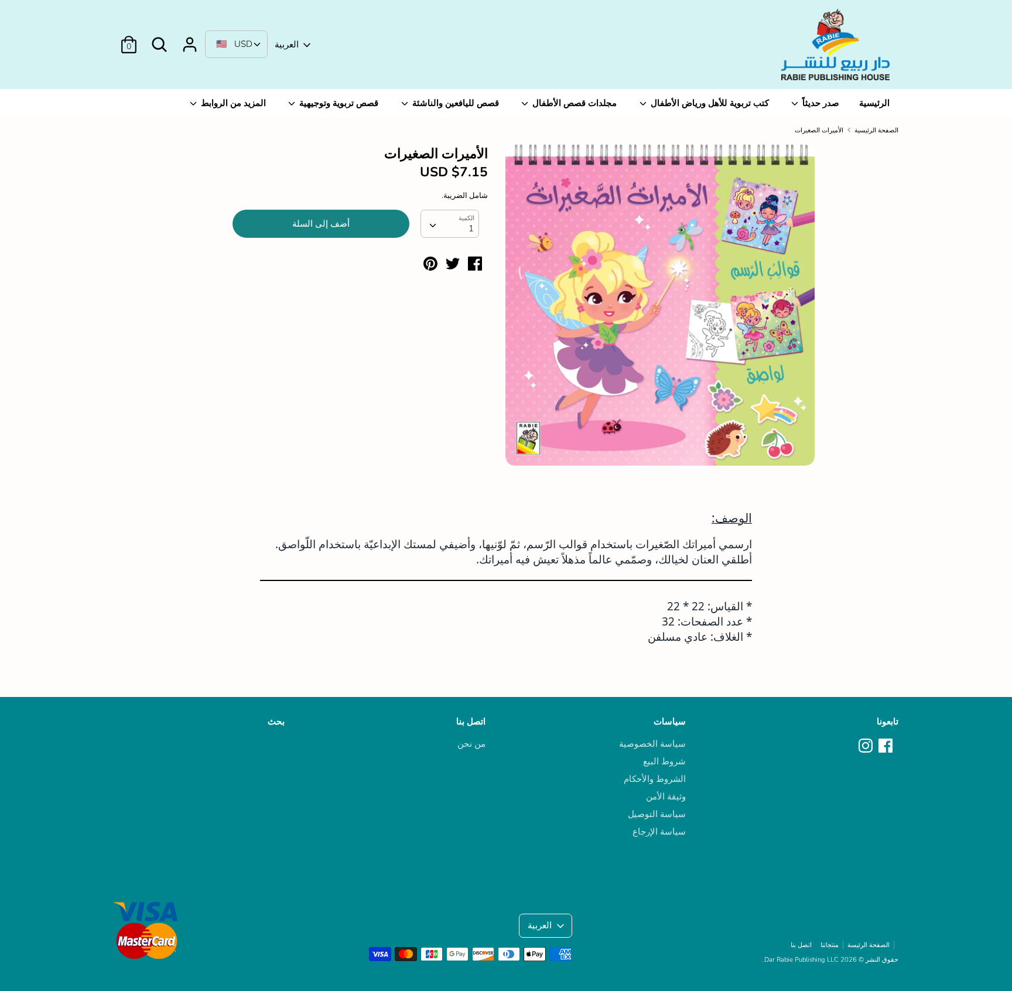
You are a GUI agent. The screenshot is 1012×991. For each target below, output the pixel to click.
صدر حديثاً (819, 103)
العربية (287, 44)
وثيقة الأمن (666, 796)
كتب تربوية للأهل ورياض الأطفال (708, 103)
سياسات (670, 721)
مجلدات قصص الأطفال (573, 103)
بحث (276, 721)
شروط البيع (664, 761)
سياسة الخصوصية (652, 744)
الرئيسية (874, 103)
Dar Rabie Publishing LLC (801, 959)
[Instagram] (867, 746)
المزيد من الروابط (232, 103)
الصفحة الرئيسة (868, 945)
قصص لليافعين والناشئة (454, 103)
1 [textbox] (471, 228)
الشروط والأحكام (655, 779)
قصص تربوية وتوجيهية (337, 103)
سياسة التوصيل (657, 814)
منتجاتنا (829, 945)
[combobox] (449, 224)
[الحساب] (189, 40)
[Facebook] (886, 746)
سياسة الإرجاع (659, 832)
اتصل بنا (471, 721)
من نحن (471, 744)
